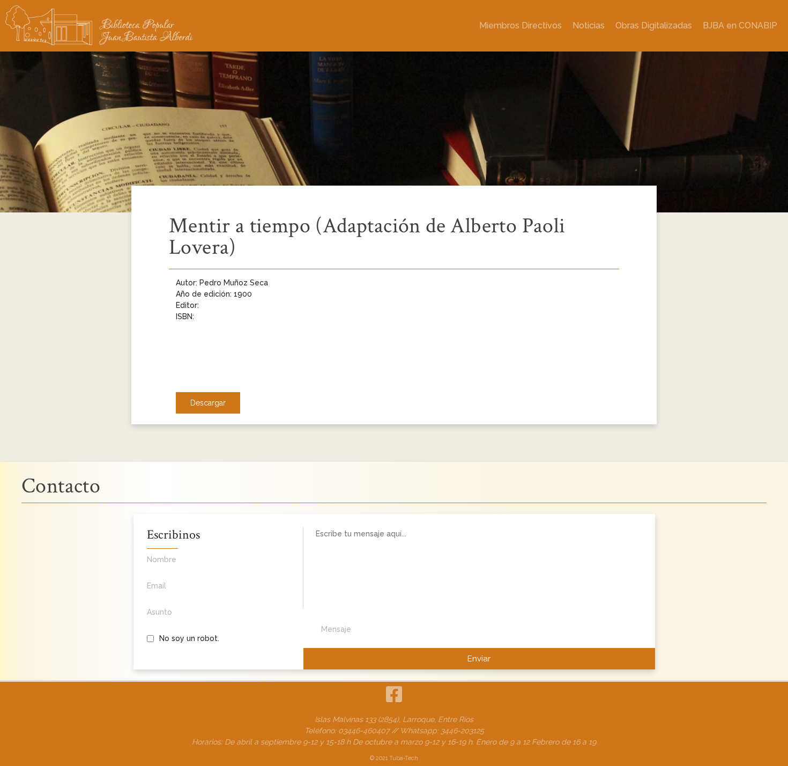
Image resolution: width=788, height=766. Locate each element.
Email (156, 585)
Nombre (161, 559)
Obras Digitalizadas (653, 25)
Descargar (208, 403)
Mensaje (336, 629)
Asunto (159, 612)
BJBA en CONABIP (740, 25)
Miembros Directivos (520, 25)
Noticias (589, 25)
